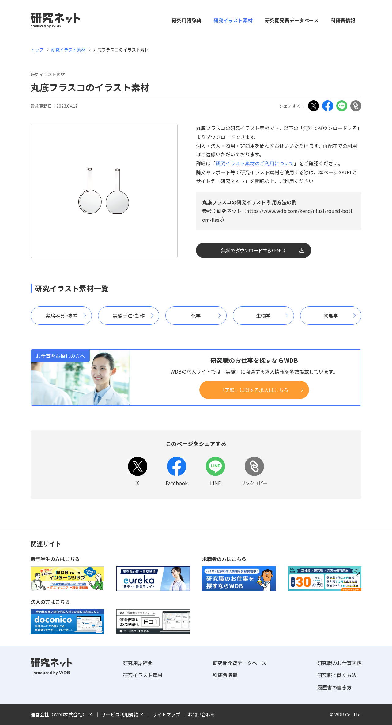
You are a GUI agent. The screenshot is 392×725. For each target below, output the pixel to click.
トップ (37, 50)
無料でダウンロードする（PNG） (253, 250)
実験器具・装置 (61, 315)
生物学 (263, 315)
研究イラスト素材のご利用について (255, 163)
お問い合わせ (201, 714)
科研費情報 (343, 20)
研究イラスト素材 (233, 20)
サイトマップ (166, 714)
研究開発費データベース (291, 20)
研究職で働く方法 (336, 675)
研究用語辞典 (186, 20)
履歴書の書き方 (334, 687)
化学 (196, 315)
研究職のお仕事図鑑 (339, 662)
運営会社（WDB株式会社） (59, 714)
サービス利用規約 (119, 714)
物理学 (330, 315)
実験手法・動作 (129, 315)
